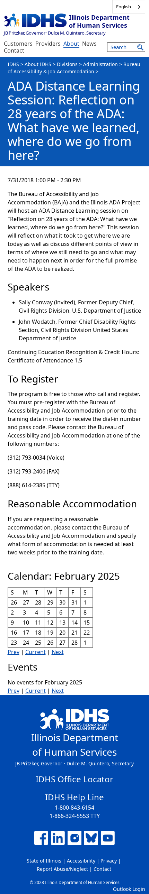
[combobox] (128, 6)
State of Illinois (44, 860)
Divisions (67, 64)
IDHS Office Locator (74, 779)
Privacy (108, 860)
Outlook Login (129, 889)
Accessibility (81, 860)
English (123, 6)
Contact (14, 50)
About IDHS (38, 64)
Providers (48, 43)
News (89, 43)
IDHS (13, 64)
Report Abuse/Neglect (62, 869)
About (71, 43)
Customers (18, 43)
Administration (100, 64)
